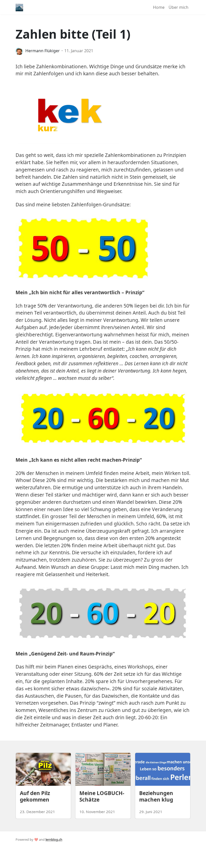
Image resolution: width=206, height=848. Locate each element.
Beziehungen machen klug (156, 796)
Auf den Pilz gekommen (35, 796)
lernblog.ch (53, 839)
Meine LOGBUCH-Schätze (101, 796)
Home (159, 7)
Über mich (178, 7)
